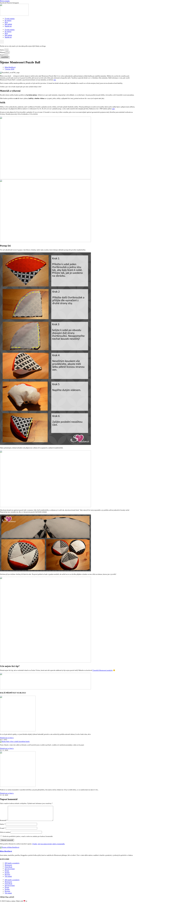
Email (2, 55)
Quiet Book (8, 867)
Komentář (3, 820)
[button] (2, 42)
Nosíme (7, 872)
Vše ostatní (8, 876)
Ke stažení (8, 20)
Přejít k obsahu (5, 1)
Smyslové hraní (10, 869)
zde (55, 80)
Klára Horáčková (33, 901)
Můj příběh (8, 24)
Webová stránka (5, 832)
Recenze (7, 874)
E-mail (2, 828)
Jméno (2, 50)
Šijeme (7, 871)
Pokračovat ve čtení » (7, 738)
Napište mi (8, 26)
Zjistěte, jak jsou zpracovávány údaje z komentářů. (48, 844)
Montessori (8, 865)
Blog (6, 22)
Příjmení (3, 52)
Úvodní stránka (10, 18)
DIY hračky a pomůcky (12, 863)
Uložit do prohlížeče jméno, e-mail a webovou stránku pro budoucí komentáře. (28, 836)
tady (113, 109)
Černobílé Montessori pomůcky (102, 670)
